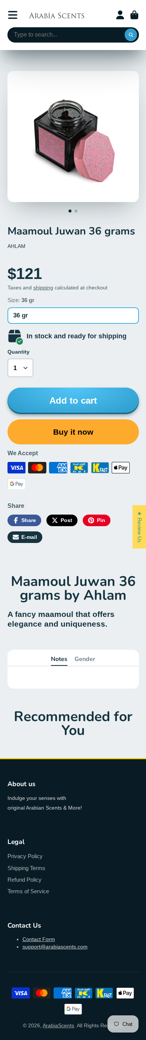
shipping (43, 288)
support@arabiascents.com (55, 947)
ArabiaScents (58, 1025)
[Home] (56, 15)
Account (120, 14)
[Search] (131, 35)
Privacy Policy (25, 856)
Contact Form (38, 939)
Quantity (18, 352)
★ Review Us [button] (140, 526)
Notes (59, 659)
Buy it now (73, 432)
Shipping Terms (26, 868)
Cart (134, 14)
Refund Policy (24, 879)
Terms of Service (28, 891)
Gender (84, 659)
